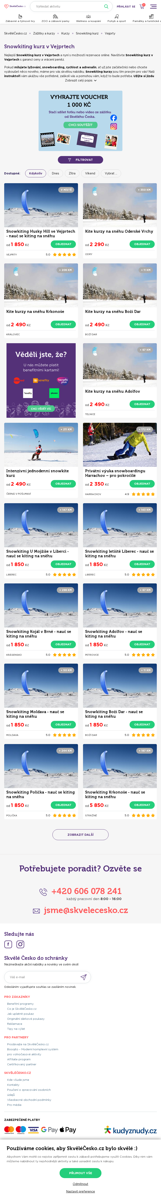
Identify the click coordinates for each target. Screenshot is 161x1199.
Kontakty (13, 1084)
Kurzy (65, 33)
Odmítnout (80, 1184)
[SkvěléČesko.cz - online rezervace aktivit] (15, 6)
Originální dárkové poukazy (26, 1018)
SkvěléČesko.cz (15, 33)
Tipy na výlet (16, 1028)
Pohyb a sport (117, 21)
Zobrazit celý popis (78, 80)
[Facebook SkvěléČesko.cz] (8, 944)
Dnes (55, 173)
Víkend (90, 173)
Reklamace (14, 1023)
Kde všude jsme (18, 1079)
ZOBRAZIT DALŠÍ (80, 834)
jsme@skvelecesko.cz (86, 910)
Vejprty (110, 33)
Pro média (14, 1104)
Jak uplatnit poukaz (20, 1013)
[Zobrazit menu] (153, 6)
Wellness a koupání (88, 21)
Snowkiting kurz (87, 33)
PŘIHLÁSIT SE (126, 6)
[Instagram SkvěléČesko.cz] (20, 944)
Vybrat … (111, 173)
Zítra (72, 173)
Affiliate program (19, 1059)
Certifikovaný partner (21, 1064)
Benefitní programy (20, 1003)
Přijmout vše (80, 1173)
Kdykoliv (35, 173)
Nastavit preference (80, 1191)
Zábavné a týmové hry (20, 21)
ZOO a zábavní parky (55, 21)
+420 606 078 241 (86, 891)
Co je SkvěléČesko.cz (21, 1008)
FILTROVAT (84, 159)
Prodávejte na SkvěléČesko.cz (28, 1044)
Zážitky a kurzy (44, 33)
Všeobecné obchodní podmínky (29, 1099)
